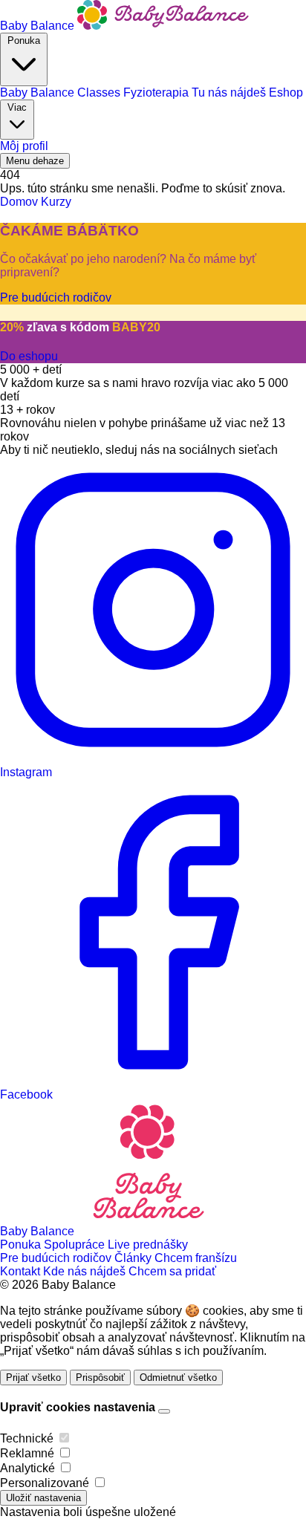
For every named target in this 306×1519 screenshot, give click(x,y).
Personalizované (44, 1483)
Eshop (286, 92)
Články (134, 1258)
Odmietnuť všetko (178, 1377)
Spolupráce (76, 1244)
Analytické (27, 1468)
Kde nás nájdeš (85, 1271)
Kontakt (21, 1271)
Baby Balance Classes (61, 92)
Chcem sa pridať (172, 1271)
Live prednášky (148, 1244)
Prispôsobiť (100, 1377)
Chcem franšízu (195, 1258)
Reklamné (27, 1453)
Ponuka (23, 40)
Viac (17, 107)
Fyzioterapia (157, 92)
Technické (26, 1438)
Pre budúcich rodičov (57, 1258)
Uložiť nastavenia (43, 1497)
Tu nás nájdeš (230, 92)
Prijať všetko (33, 1377)
